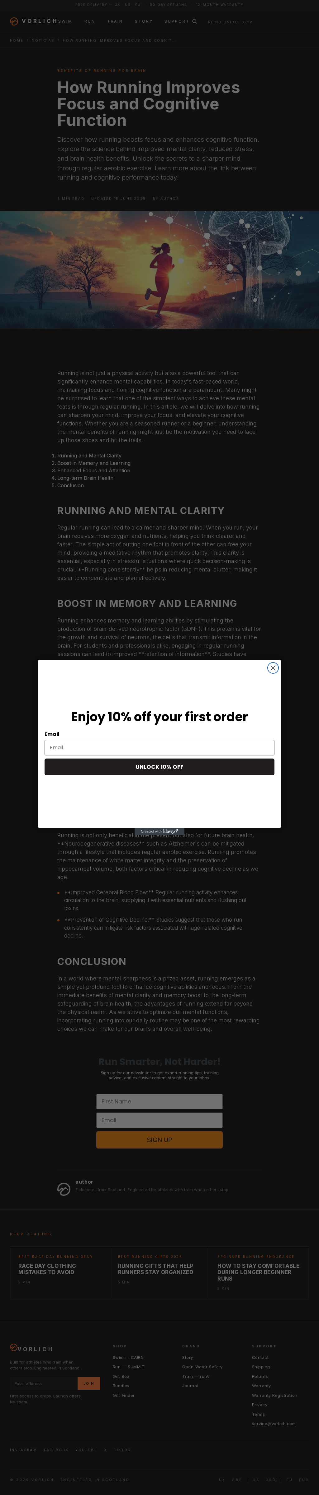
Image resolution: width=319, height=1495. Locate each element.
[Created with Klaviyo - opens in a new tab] (159, 831)
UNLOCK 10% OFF (159, 767)
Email (52, 734)
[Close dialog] (273, 668)
